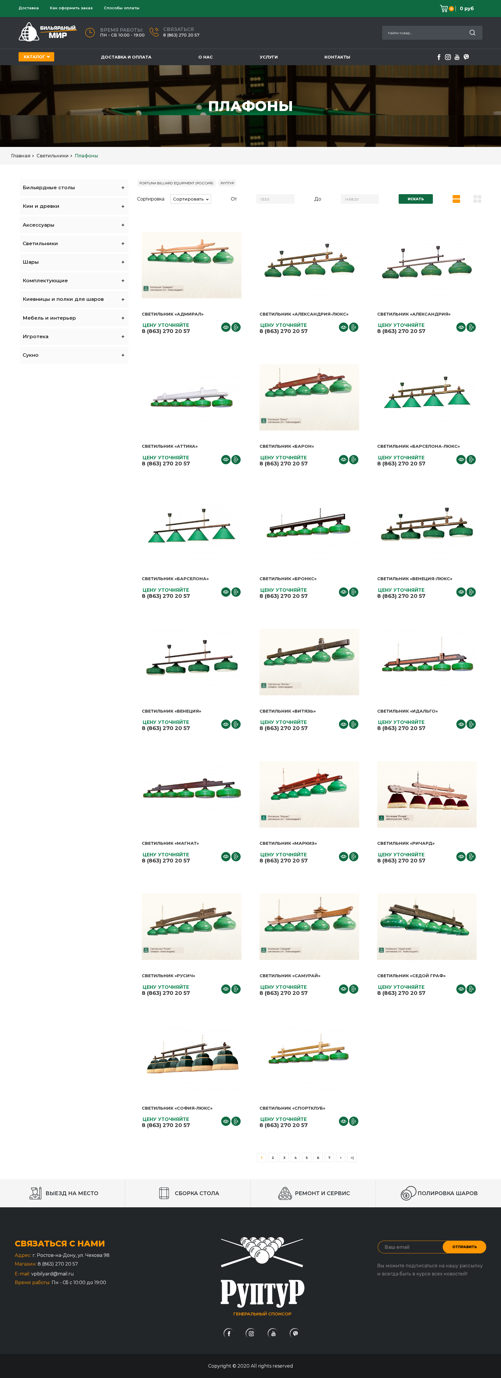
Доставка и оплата (126, 57)
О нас (205, 57)
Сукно (31, 355)
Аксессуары (39, 225)
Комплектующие (45, 280)
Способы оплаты (121, 8)
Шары (31, 262)
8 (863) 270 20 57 (181, 35)
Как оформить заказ (71, 8)
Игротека (35, 336)
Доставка (29, 8)
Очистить (250, 1372)
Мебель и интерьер (49, 318)
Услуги (269, 57)
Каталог (34, 56)
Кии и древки (41, 206)
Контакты (337, 57)
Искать (416, 199)
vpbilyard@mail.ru (52, 1274)
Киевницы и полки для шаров (63, 299)
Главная (20, 156)
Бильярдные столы (49, 187)
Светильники (53, 156)
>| (352, 1158)
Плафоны (86, 156)
